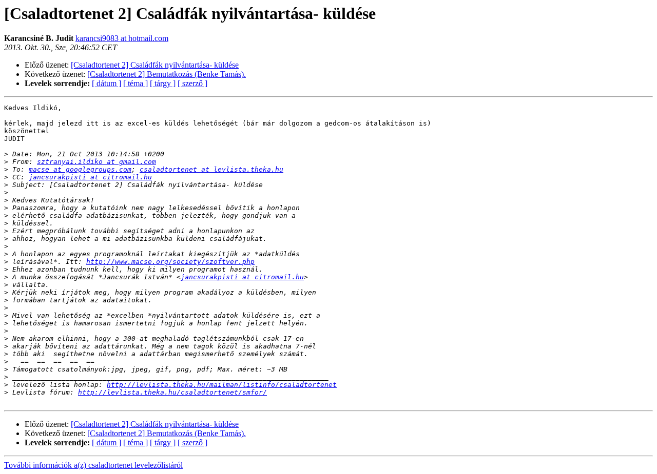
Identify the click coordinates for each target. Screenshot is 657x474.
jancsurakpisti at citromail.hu (90, 177)
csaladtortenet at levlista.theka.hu (211, 169)
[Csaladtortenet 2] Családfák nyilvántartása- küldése (155, 64)
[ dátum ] (106, 83)
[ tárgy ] (163, 83)
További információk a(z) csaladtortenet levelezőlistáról (93, 465)
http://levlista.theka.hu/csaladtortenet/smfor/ (172, 392)
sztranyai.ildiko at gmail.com (96, 162)
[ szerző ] (192, 83)
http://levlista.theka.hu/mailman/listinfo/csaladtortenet (222, 384)
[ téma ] (135, 83)
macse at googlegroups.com (80, 169)
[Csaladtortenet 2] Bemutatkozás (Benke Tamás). (166, 74)
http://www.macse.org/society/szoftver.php (170, 261)
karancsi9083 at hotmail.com (121, 38)
